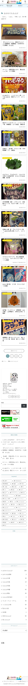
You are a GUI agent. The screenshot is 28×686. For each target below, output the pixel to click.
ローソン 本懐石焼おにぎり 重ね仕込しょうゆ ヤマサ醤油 (14, 463)
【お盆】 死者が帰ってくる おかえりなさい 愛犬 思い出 (14, 457)
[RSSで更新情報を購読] (18, 396)
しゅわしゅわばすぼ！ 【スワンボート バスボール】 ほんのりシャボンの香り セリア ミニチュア (14, 442)
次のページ (14, 350)
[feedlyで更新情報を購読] (15, 396)
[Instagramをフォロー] (12, 396)
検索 (2, 402)
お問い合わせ (22, 681)
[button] (25, 384)
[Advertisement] (14, 548)
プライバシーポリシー (8, 681)
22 (16, 356)
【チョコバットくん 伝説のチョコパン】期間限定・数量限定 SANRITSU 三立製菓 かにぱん (14, 450)
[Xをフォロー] (9, 396)
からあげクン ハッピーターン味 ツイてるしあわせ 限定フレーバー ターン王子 (14, 469)
